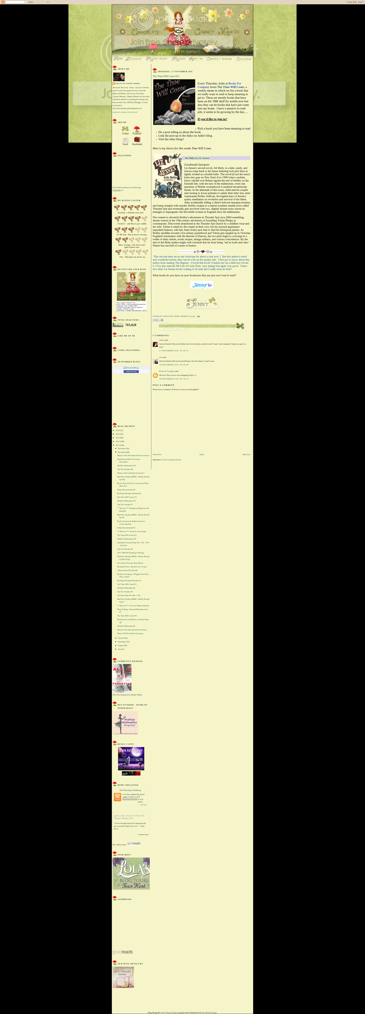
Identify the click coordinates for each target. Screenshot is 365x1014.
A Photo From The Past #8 (127, 570)
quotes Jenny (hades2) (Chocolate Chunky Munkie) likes (129, 817)
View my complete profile (125, 112)
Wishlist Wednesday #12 (126, 466)
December (122, 448)
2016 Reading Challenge (130, 790)
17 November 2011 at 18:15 (174, 351)
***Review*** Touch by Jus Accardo (131, 531)
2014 (118, 434)
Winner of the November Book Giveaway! (133, 455)
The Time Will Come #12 (127, 535)
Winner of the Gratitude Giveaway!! (131, 473)
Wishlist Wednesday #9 (126, 588)
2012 (118, 441)
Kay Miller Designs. (209, 1012)
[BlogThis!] (156, 320)
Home (202, 454)
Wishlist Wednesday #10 (126, 539)
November (122, 452)
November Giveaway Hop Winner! (130, 563)
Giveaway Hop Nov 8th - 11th (128, 595)
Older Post (246, 454)
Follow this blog (131, 371)
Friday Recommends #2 (126, 490)
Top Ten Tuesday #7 (125, 504)
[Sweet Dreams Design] (123, 987)
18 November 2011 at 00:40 (174, 365)
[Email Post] (198, 316)
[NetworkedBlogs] (131, 368)
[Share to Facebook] (162, 320)
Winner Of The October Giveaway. (130, 633)
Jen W (124, 794)
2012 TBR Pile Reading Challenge (130, 553)
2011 (118, 445)
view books (143, 805)
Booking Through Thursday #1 (129, 580)
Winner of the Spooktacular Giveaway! (132, 630)
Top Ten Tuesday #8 (125, 469)
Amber (161, 340)
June (120, 649)
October (121, 638)
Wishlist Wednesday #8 (126, 626)
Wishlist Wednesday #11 (126, 501)
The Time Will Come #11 (127, 584)
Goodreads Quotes (143, 834)
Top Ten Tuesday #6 (125, 549)
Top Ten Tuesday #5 (125, 592)
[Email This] (154, 320)
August (121, 645)
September (122, 642)
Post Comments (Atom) (172, 460)
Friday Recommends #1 (126, 528)
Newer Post (157, 454)
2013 (118, 438)
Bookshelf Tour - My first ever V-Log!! (132, 567)
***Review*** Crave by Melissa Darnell (133, 606)
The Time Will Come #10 (127, 616)
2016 (118, 430)
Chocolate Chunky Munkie (127, 83)
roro (160, 357)
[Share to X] (159, 320)
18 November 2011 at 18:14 (174, 379)
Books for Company (167, 371)
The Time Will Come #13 (127, 497)
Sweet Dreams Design (169, 1012)
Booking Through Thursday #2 (129, 493)
